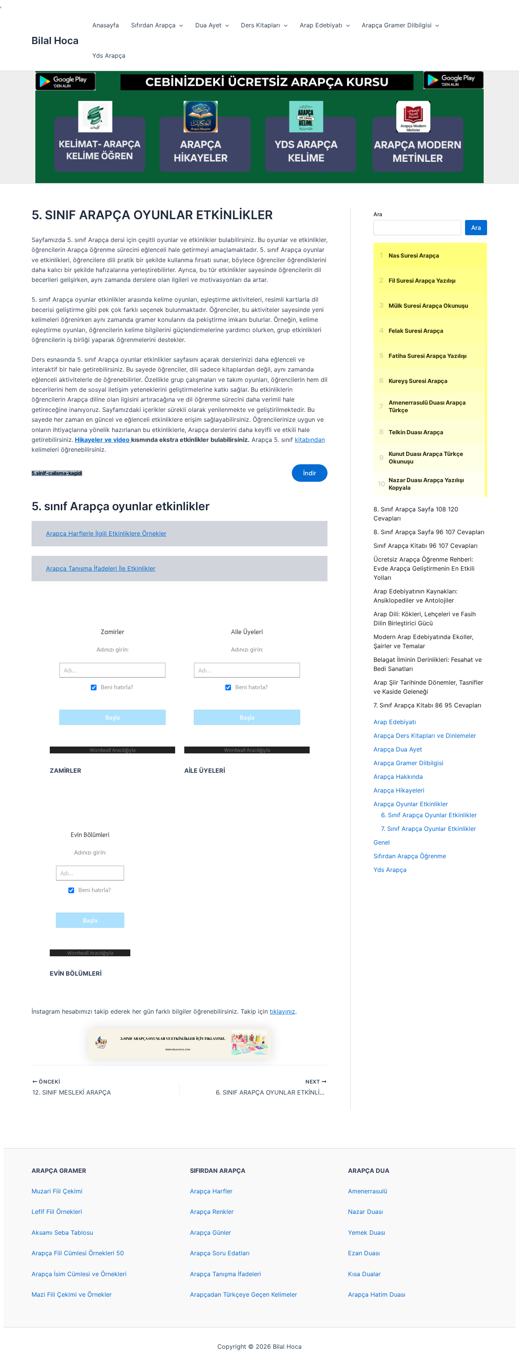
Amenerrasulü (367, 1191)
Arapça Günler (210, 1232)
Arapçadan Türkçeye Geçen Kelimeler (243, 1294)
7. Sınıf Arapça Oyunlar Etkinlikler (428, 828)
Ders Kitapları (260, 25)
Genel (381, 842)
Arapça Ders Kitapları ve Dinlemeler (424, 735)
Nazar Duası (365, 1211)
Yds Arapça (108, 55)
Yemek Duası (366, 1232)
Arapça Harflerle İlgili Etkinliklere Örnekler (106, 533)
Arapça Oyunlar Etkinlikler (410, 804)
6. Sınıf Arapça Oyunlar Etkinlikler (429, 815)
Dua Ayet (208, 25)
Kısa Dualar (364, 1274)
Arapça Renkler (212, 1211)
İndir (309, 473)
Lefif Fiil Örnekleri (57, 1211)
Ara (377, 214)
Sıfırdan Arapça (153, 25)
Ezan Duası (364, 1253)
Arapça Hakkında (398, 776)
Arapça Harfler (211, 1191)
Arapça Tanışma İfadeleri (225, 1274)
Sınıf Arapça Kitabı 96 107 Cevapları (425, 545)
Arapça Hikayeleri (398, 790)
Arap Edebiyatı (321, 25)
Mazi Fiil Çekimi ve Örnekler (72, 1294)
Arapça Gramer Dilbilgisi (397, 25)
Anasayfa (105, 25)
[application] (179, 25)
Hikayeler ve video (103, 439)
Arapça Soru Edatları (220, 1253)
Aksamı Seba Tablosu (62, 1232)
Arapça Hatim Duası (376, 1294)
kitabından (310, 439)
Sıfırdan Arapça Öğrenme (409, 856)
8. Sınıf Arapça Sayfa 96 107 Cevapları (428, 532)
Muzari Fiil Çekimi (57, 1191)
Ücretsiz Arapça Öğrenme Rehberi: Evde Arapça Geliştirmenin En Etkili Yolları (424, 568)
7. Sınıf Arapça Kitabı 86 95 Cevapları (427, 705)
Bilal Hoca (55, 40)
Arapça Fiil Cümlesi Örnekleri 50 (78, 1253)
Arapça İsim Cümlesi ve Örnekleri (79, 1274)
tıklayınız (282, 1011)
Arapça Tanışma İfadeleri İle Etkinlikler (100, 568)
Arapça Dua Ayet (397, 749)
